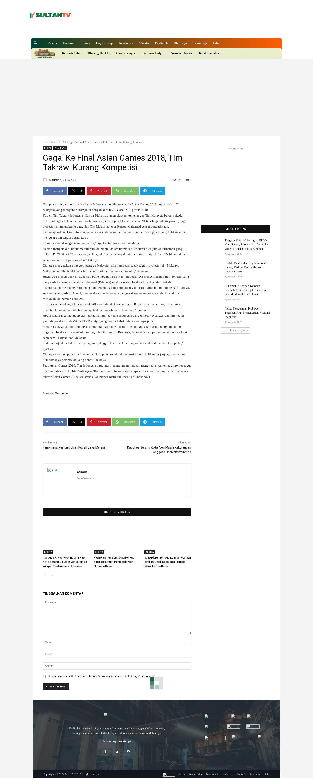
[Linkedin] (134, 29)
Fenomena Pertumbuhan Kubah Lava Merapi (74, 447)
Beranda (48, 142)
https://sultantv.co (85, 478)
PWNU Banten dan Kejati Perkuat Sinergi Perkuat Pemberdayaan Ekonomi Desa (114, 562)
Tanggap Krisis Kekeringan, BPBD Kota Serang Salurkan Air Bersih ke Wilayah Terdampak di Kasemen (65, 562)
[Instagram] (117, 752)
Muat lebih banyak (234, 330)
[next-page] (52, 575)
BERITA (60, 142)
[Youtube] (148, 29)
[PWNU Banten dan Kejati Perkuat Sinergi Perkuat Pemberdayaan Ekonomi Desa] (117, 537)
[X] (141, 29)
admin (55, 179)
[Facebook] (127, 29)
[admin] (45, 180)
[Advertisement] (156, 91)
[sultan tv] (117, 715)
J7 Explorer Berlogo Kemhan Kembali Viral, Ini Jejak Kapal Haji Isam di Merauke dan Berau (167, 562)
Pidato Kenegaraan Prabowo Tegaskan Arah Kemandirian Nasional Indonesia (247, 313)
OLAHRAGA (60, 148)
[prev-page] (45, 575)
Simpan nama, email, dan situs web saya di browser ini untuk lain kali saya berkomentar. (101, 676)
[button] (35, 43)
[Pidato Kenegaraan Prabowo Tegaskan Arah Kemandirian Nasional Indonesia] (211, 314)
